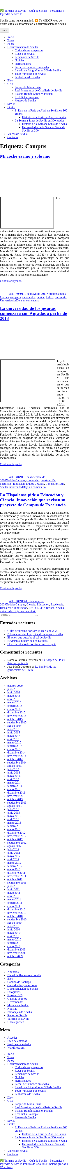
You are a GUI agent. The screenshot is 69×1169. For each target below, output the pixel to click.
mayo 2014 (13, 775)
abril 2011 (13, 896)
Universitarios (8, 300)
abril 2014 (13, 779)
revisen (50, 607)
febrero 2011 (14, 902)
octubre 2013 (15, 799)
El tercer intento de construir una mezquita (31, 644)
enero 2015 (13, 749)
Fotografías (13, 992)
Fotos (10, 43)
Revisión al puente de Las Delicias (27, 640)
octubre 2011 (14, 879)
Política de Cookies (34, 1163)
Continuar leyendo (11, 281)
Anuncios (13, 971)
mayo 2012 (13, 856)
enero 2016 (13, 709)
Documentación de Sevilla (22, 47)
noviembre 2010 (16, 912)
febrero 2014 (14, 785)
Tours (10, 40)
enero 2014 (13, 789)
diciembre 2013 (16, 792)
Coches (4, 297)
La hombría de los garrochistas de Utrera (31, 668)
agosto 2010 (14, 922)
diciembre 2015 (16, 712)
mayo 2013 (13, 815)
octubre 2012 (15, 839)
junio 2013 (13, 812)
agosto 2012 (14, 846)
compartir (15, 297)
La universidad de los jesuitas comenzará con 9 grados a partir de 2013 (33, 313)
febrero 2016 (14, 705)
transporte (60, 297)
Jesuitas (39, 483)
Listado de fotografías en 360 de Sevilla (38, 70)
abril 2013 (13, 819)
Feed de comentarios (19, 1044)
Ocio (10, 83)
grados (30, 483)
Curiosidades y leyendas (29, 50)
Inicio (10, 37)
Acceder (12, 1037)
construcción (48, 480)
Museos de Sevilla (25, 100)
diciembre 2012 (16, 832)
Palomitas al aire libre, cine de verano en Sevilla (35, 634)
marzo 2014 (14, 782)
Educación (43, 604)
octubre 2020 (15, 685)
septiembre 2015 (16, 722)
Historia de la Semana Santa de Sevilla (44, 123)
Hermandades (23, 63)
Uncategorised (15, 1022)
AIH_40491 (16, 293)
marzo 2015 (14, 742)
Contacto (12, 137)
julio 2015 (13, 729)
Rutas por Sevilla (25, 53)
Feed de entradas (17, 1040)
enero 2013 (13, 829)
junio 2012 (13, 852)
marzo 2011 (14, 899)
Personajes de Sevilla (27, 57)
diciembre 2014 (16, 752)
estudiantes (28, 297)
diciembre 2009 (16, 949)
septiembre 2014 (16, 762)
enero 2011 (13, 906)
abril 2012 (13, 859)
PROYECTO (37, 607)
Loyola (50, 483)
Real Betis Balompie (27, 97)
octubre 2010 (15, 916)
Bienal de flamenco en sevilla (32, 67)
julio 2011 (13, 886)
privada (59, 483)
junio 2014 (13, 772)
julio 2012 (13, 849)
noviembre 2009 (16, 952)
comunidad (32, 480)
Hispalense (6, 607)
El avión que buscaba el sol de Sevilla (29, 637)
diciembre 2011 (16, 872)
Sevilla (11, 103)
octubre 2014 (15, 759)
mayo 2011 (13, 892)
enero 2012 (13, 869)
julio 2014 (13, 769)
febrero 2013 (14, 826)
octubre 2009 (15, 956)
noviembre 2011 (16, 876)
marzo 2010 (14, 939)
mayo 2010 (13, 932)
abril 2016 (13, 699)
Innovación (20, 607)
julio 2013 (13, 809)
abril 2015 (13, 739)
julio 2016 (13, 689)
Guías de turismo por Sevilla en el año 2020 (32, 630)
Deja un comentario (27, 300)
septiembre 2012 (16, 842)
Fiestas (11, 107)
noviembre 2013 (16, 795)
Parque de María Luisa (28, 87)
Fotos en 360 (14, 995)
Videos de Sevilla (17, 133)
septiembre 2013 (16, 802)
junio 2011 (13, 889)
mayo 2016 (13, 695)
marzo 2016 (14, 702)
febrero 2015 (14, 745)
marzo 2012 (14, 862)
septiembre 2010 (16, 919)
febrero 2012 (14, 866)
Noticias (19, 60)
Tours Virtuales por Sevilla (30, 73)
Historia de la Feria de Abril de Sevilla (44, 117)
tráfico (49, 297)
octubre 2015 (15, 719)
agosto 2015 (14, 725)
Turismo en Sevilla (18, 1018)
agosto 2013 (14, 805)
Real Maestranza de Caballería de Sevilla (38, 90)
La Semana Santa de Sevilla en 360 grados (39, 120)
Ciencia (30, 604)
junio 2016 (13, 692)
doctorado (6, 483)
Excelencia (57, 604)
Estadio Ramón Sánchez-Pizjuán (34, 93)
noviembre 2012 (16, 836)
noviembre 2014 (16, 755)
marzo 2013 (14, 822)
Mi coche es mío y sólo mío (25, 156)
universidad (16, 487)
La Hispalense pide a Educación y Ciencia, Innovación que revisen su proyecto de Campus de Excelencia (33, 499)
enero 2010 (13, 946)
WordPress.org (15, 1047)
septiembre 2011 (16, 882)
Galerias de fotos (17, 998)
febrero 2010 (14, 942)
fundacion (19, 483)
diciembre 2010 (16, 909)
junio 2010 (13, 929)
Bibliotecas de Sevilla (27, 77)
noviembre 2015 (16, 715)
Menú (4, 30)
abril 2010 (13, 936)
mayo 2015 (13, 735)
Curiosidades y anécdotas (22, 985)
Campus (61, 293)
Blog (10, 80)
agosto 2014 (14, 765)
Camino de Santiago (19, 982)
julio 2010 (13, 926)
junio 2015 (13, 732)
